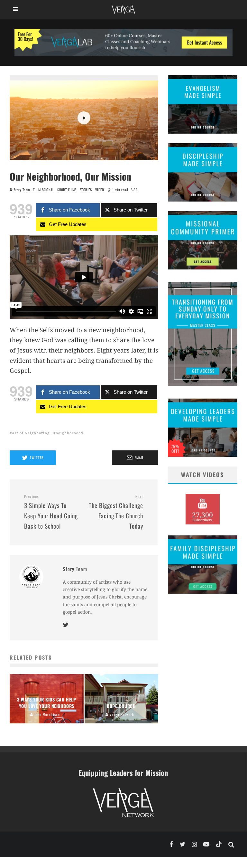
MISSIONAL (46, 189)
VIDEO (99, 189)
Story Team (21, 189)
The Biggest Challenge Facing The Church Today (116, 512)
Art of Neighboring (31, 432)
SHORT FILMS (67, 189)
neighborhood (69, 432)
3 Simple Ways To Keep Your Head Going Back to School (51, 512)
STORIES (86, 189)
